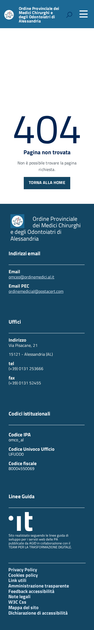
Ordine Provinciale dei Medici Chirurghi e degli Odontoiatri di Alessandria (39, 14)
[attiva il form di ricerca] (69, 15)
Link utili (17, 580)
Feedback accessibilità (31, 591)
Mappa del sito (23, 607)
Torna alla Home (47, 182)
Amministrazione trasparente (38, 585)
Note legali (19, 596)
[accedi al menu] (83, 14)
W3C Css (17, 601)
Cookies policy (23, 575)
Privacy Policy (22, 569)
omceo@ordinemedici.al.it (31, 277)
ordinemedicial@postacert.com (36, 291)
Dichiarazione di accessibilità (38, 612)
